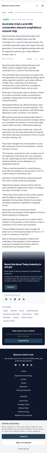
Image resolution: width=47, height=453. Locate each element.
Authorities (13, 310)
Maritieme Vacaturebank (23, 415)
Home (4, 12)
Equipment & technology (23, 376)
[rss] (23, 299)
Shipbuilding (6, 317)
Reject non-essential (23, 443)
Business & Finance (27, 317)
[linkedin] (15, 299)
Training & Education (23, 390)
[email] (19, 299)
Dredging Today (23, 404)
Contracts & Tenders (9, 321)
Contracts (16, 317)
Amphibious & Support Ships (11, 314)
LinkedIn (29, 59)
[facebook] (6, 299)
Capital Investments (32, 310)
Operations (23, 386)
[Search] (37, 6)
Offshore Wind (23, 408)
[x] (10, 299)
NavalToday (23, 401)
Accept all (23, 436)
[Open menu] (42, 6)
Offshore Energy (23, 412)
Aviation (36, 314)
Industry (23, 379)
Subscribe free (23, 341)
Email (41, 59)
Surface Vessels (27, 314)
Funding (10, 12)
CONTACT (10, 287)
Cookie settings (23, 449)
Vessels (22, 310)
